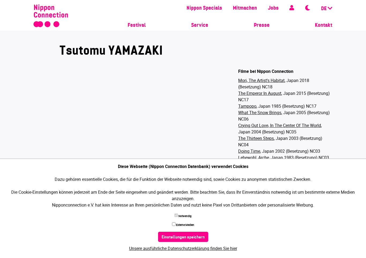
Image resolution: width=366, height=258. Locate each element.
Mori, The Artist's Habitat (261, 80)
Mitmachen (245, 8)
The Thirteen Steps (256, 138)
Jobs (273, 8)
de (324, 9)
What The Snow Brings (259, 112)
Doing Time (249, 151)
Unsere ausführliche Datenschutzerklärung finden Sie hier (183, 248)
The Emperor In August (259, 93)
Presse (262, 25)
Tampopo (247, 106)
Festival (137, 25)
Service (199, 25)
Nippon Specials (204, 8)
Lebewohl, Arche (253, 157)
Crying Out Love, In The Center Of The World (279, 125)
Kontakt (323, 25)
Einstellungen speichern (183, 237)
